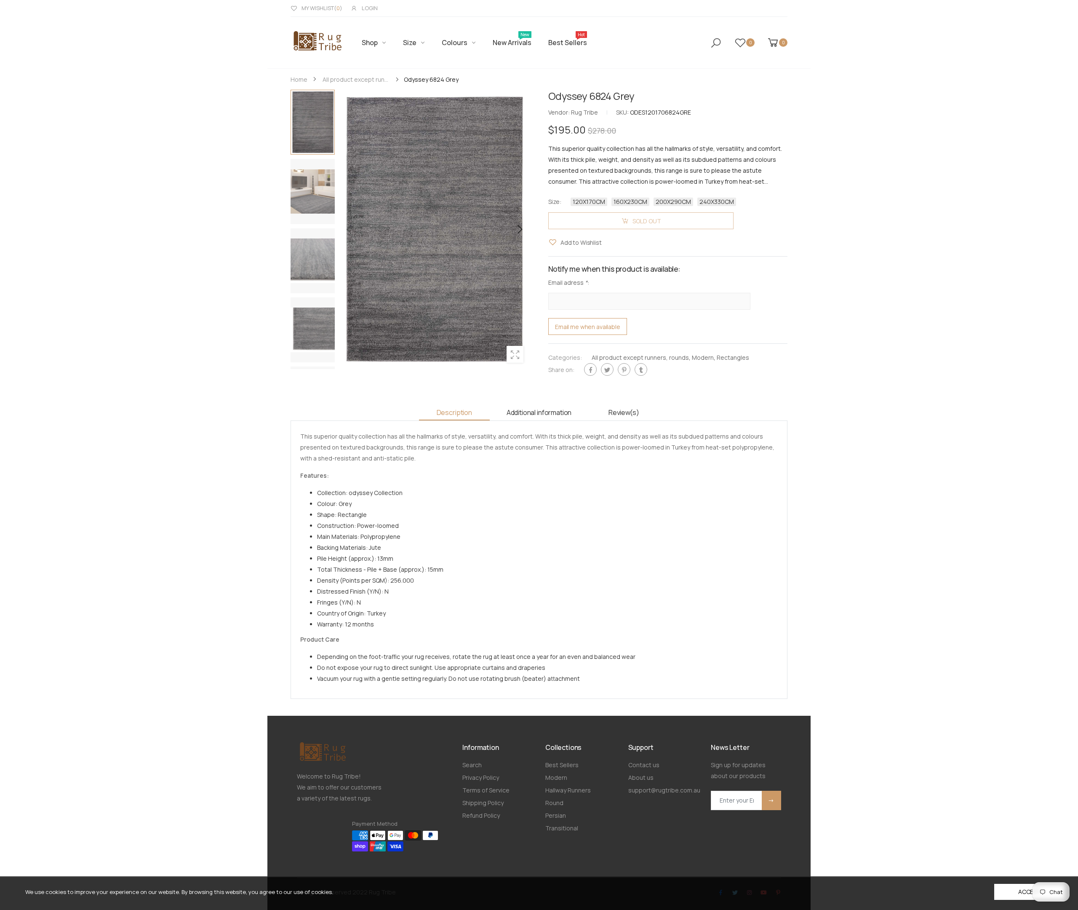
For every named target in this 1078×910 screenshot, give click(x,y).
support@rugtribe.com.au (664, 790)
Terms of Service (486, 790)
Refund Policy (481, 815)
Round (554, 803)
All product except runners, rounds (640, 358)
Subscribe (771, 800)
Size (554, 202)
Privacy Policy (480, 778)
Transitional (561, 828)
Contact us (643, 765)
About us (641, 778)
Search (472, 765)
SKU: (623, 112)
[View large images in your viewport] (515, 354)
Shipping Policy (483, 803)
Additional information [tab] (539, 412)
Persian (555, 815)
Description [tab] (454, 412)
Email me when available (587, 327)
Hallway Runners (568, 790)
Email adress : (568, 283)
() (322, 8)
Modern (703, 358)
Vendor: (559, 112)
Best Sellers (562, 765)
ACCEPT (1029, 892)
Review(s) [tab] (623, 412)
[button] (519, 229)
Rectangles (733, 358)
